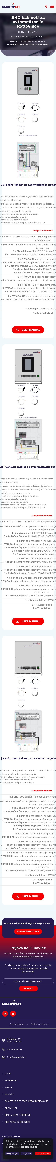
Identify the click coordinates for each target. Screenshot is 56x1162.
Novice (8, 1087)
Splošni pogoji (17, 1024)
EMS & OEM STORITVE (18, 1115)
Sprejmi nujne (12, 1154)
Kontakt (9, 1094)
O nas (8, 1073)
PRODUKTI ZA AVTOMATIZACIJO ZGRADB (26, 37)
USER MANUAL (31, 329)
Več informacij (43, 1154)
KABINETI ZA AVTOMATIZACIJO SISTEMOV (26, 41)
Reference (11, 1080)
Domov (21, 32)
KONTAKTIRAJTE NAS (28, 931)
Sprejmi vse (26, 1154)
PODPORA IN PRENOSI (17, 1122)
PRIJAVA (28, 988)
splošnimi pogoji (27, 968)
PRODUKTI (31, 32)
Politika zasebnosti (40, 1024)
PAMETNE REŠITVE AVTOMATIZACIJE (26, 1101)
